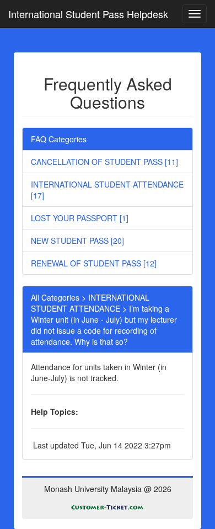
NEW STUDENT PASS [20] (77, 240)
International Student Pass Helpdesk (88, 14)
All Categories (55, 297)
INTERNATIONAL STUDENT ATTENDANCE (90, 303)
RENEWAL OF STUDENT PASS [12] (94, 263)
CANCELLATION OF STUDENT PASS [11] (104, 161)
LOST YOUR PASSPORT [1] (79, 217)
